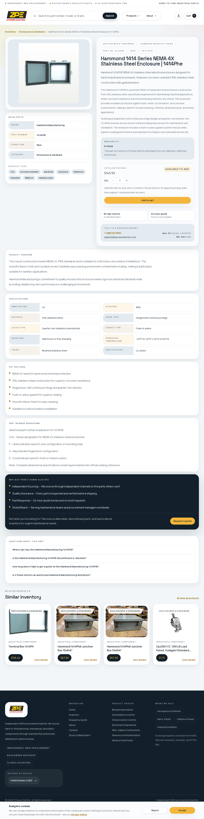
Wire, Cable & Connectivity (126, 730)
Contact (73, 730)
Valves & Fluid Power (122, 740)
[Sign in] (178, 15)
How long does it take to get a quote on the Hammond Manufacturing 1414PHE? (55, 566)
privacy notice (79, 814)
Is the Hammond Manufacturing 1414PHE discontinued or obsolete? (49, 558)
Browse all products (188, 598)
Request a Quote (78, 719)
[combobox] (24, 780)
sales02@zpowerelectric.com (120, 237)
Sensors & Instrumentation (126, 735)
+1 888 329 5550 (112, 233)
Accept (182, 810)
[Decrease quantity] (113, 180)
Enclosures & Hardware (32, 31)
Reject (155, 810)
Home (72, 709)
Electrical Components (124, 725)
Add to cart (148, 200)
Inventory (10, 31)
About (149, 15)
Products (131, 15)
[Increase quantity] (126, 180)
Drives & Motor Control (124, 719)
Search (110, 15)
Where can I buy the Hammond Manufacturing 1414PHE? (42, 549)
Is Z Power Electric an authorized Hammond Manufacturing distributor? (51, 575)
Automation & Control (123, 714)
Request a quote (182, 521)
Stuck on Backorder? (80, 735)
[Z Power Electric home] (16, 15)
